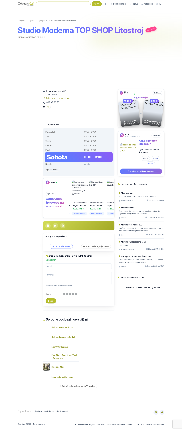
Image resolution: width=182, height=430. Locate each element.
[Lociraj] (105, 3)
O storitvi (101, 424)
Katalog (129, 424)
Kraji (142, 424)
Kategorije (121, 424)
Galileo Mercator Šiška (62, 327)
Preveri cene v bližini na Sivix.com (141, 171)
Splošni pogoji (158, 424)
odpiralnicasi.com (38, 424)
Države (136, 424)
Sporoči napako (52, 170)
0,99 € (145, 158)
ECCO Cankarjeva (59, 347)
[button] (159, 3)
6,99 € (150, 164)
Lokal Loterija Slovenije (62, 377)
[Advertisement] (91, 63)
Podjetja (149, 424)
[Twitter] (162, 412)
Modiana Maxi (57, 367)
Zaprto (152, 29)
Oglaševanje (111, 424)
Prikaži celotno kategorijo (78, 386)
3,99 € (155, 158)
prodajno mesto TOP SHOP (31, 37)
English (92, 424)
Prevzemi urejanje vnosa (97, 246)
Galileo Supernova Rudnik (63, 337)
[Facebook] (155, 412)
